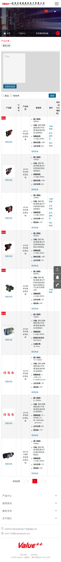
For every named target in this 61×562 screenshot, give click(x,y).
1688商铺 (51, 127)
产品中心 (21, 33)
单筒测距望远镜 (42, 33)
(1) (8, 56)
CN (51, 11)
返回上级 (6, 45)
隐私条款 (23, 554)
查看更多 (34, 151)
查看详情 (8, 142)
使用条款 (34, 554)
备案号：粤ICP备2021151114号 (37, 557)
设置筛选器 (10, 86)
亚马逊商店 (50, 136)
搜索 (52, 95)
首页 (8, 33)
